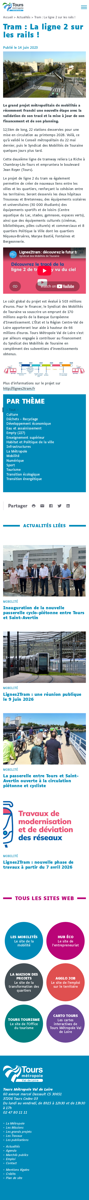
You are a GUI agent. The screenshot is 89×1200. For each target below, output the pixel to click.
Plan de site (14, 1178)
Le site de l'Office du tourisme (24, 1023)
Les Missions (14, 1127)
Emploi (10, 1159)
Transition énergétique (24, 479)
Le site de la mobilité (23, 941)
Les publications (17, 1140)
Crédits (11, 1174)
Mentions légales (17, 1170)
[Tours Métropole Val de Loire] (13, 7)
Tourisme (13, 469)
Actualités (23, 17)
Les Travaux (14, 1136)
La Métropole (16, 451)
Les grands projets (18, 1132)
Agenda (11, 1150)
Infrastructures (18, 446)
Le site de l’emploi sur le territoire (65, 982)
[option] (24, 941)
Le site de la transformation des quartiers (24, 982)
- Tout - (12, 409)
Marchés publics (17, 1155)
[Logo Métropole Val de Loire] (23, 1074)
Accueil (8, 17)
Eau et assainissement (23, 428)
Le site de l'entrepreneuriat (65, 941)
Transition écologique (23, 474)
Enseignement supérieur (25, 437)
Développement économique (28, 423)
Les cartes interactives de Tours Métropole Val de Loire (65, 1023)
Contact (11, 1163)
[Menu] (83, 7)
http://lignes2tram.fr (19, 388)
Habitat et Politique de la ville (30, 442)
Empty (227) (15, 433)
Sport (10, 465)
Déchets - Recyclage (22, 419)
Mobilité (12, 456)
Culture (12, 414)
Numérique (15, 460)
